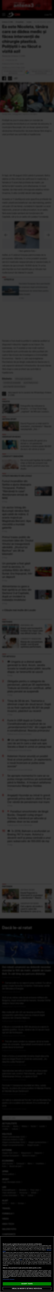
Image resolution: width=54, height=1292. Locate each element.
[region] (27, 1264)
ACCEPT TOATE (27, 1284)
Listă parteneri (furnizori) (9, 1279)
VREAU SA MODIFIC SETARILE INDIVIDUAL (27, 1288)
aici (21, 1259)
